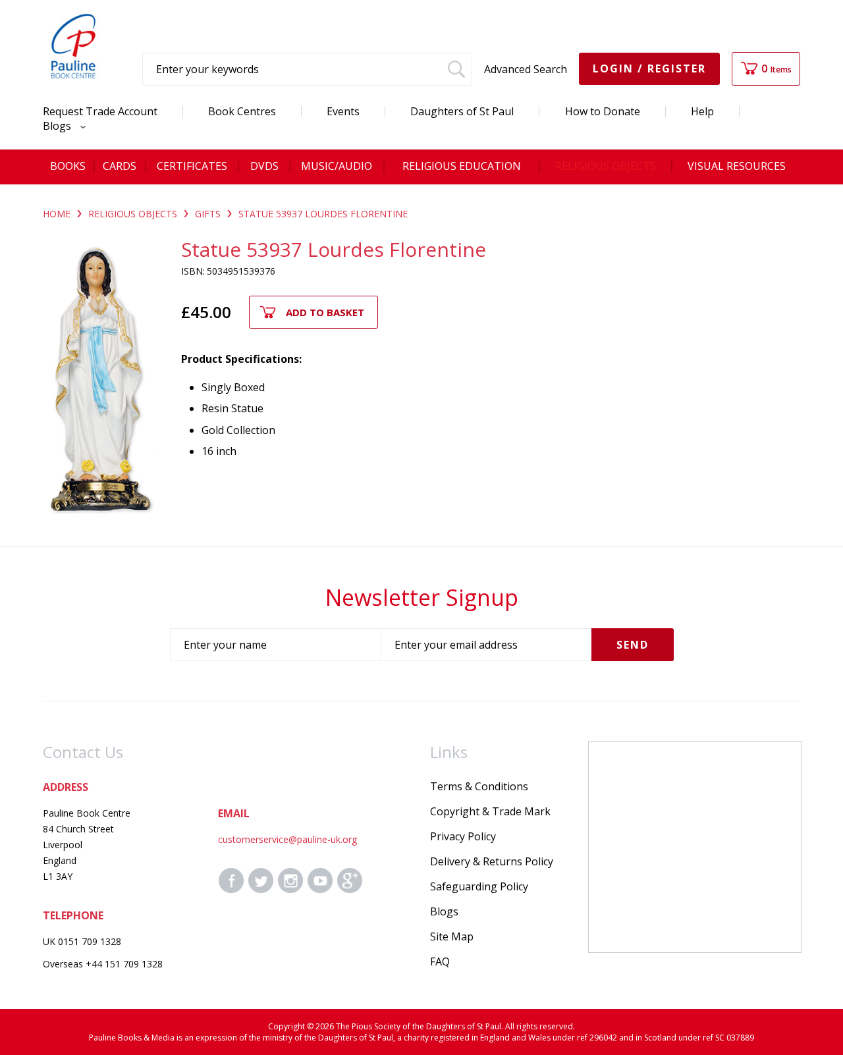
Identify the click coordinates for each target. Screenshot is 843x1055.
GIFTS (208, 213)
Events (343, 111)
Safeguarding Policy (479, 886)
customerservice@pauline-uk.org (287, 839)
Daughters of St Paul (462, 111)
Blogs (58, 126)
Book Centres (242, 111)
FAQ (440, 961)
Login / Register (649, 68)
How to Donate (602, 111)
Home (56, 213)
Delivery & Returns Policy (491, 861)
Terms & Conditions (479, 786)
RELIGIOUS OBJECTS (132, 213)
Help (702, 111)
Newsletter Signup (421, 597)
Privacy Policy (463, 836)
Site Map (452, 936)
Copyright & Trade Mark (490, 811)
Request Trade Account (100, 111)
